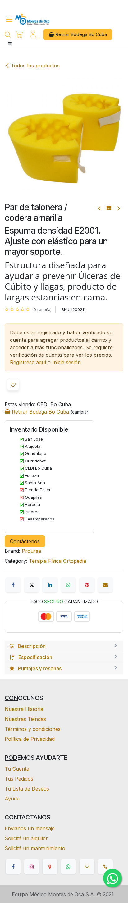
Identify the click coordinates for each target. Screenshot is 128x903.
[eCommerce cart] (19, 34)
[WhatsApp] (68, 584)
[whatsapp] (68, 866)
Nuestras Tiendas (25, 719)
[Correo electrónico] (105, 584)
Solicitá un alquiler (26, 838)
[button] (13, 385)
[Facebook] (13, 584)
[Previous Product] (99, 208)
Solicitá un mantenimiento (35, 848)
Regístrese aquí (28, 362)
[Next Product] (118, 208)
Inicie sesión (66, 362)
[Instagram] (31, 866)
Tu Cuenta (17, 769)
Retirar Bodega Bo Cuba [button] (80, 34)
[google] (50, 866)
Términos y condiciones (33, 729)
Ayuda (12, 798)
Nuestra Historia (24, 709)
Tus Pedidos (19, 779)
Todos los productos (35, 65)
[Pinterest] (87, 584)
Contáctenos (25, 541)
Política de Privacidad (30, 739)
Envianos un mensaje (30, 828)
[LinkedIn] (50, 584)
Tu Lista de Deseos (27, 789)
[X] (31, 584)
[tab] (64, 646)
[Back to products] (109, 208)
